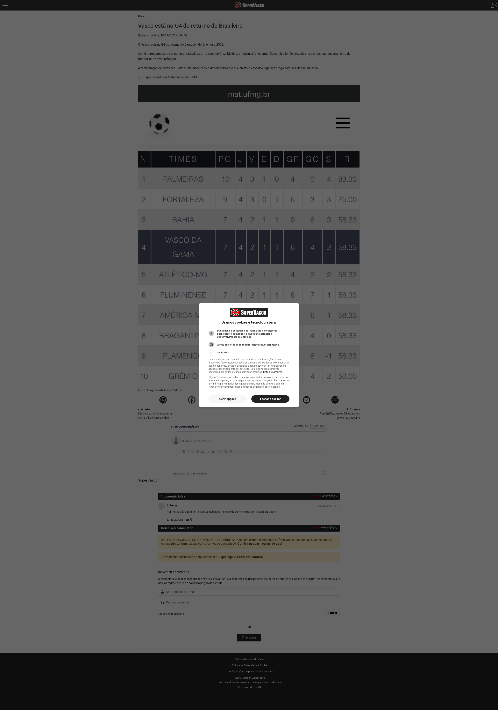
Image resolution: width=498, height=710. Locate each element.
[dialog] (249, 355)
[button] (249, 353)
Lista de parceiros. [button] (273, 372)
